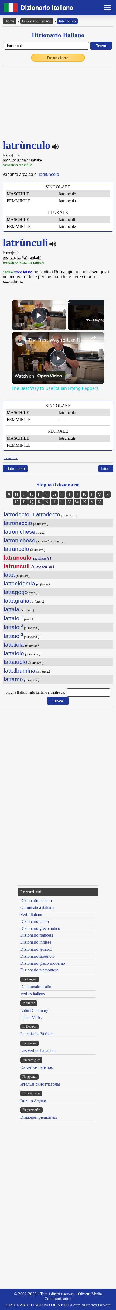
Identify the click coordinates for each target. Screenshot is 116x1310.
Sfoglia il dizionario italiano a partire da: (35, 692)
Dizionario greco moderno (42, 963)
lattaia (11, 609)
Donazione (58, 58)
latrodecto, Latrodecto (32, 514)
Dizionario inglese (35, 942)
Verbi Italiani (31, 914)
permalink (10, 458)
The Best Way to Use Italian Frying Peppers (57, 340)
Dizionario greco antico (40, 928)
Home (10, 21)
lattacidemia (19, 583)
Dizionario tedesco (36, 949)
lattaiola (14, 645)
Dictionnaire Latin (35, 986)
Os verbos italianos (36, 1067)
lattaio (13, 618)
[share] (93, 337)
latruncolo (16, 549)
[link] (20, 340)
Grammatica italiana (37, 907)
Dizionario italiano (36, 900)
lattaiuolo (15, 662)
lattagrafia (16, 601)
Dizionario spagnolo (37, 956)
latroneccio (18, 523)
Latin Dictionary (34, 1010)
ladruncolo (49, 174)
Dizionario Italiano (37, 21)
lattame (13, 679)
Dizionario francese (36, 935)
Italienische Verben (36, 1034)
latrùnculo (67, 21)
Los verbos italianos (37, 1050)
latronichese (19, 531)
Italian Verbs (31, 1017)
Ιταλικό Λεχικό (33, 1101)
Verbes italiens (32, 993)
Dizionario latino (34, 921)
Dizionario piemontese (39, 970)
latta (9, 575)
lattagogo (16, 592)
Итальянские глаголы (40, 1084)
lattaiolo (14, 653)
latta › (106, 468)
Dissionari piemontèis (38, 1117)
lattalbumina (19, 670)
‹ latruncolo (15, 468)
